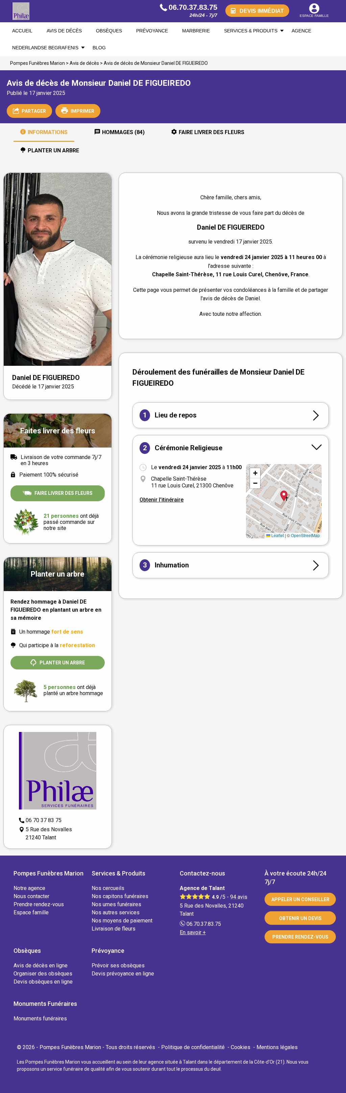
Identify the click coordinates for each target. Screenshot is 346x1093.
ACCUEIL (22, 30)
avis (238, 897)
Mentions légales (277, 1047)
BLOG (99, 47)
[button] (255, 473)
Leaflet (277, 535)
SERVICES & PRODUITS (250, 30)
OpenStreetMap (305, 535)
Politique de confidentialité (193, 1047)
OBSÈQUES (109, 30)
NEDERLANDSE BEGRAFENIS (45, 47)
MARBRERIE (196, 30)
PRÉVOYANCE (152, 30)
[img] (284, 501)
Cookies (240, 1047)
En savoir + (193, 932)
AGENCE (301, 30)
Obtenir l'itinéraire (161, 500)
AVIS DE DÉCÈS (64, 30)
